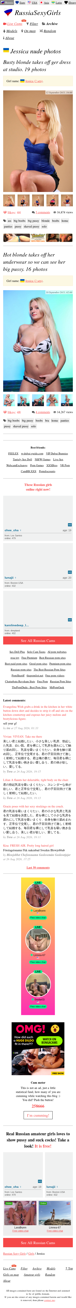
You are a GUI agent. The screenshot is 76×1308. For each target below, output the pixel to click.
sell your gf (10, 723)
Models (11, 30)
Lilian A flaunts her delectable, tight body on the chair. (36, 780)
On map (30, 30)
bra (47, 420)
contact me (49, 1300)
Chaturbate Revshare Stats (20, 681)
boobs (55, 221)
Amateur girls (32, 1274)
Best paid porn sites (16, 663)
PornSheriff (18, 675)
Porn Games (37, 465)
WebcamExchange (16, 465)
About (9, 37)
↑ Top (69, 1268)
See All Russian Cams (38, 640)
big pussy (33, 221)
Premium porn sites (60, 663)
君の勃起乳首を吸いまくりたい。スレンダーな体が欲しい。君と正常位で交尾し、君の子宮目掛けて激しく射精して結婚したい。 (37, 788)
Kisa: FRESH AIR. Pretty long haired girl (28, 845)
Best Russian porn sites (52, 658)
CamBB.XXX (28, 471)
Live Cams (14, 23)
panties (8, 226)
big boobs (19, 221)
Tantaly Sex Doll (22, 459)
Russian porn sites (21, 669)
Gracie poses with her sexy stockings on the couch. (33, 806)
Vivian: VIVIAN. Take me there (22, 736)
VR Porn (65, 465)
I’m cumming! (38, 1115)
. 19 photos (37, 65)
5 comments (43, 212)
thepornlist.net (35, 675)
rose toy (15, 658)
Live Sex (58, 459)
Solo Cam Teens (36, 652)
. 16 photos (34, 261)
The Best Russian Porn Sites (49, 669)
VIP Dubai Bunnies (57, 453)
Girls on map (11, 1274)
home (65, 221)
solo (44, 226)
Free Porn (42, 681)
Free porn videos (54, 675)
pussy (18, 226)
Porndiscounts (47, 471)
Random (50, 30)
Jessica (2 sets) (34, 81)
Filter (34, 23)
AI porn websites (57, 652)
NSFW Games (42, 459)
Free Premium (29, 658)
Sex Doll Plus (17, 652)
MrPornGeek (57, 687)
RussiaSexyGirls (38, 12)
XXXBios (51, 465)
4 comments (43, 412)
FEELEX (13, 453)
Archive (52, 23)
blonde (46, 221)
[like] (5, 212)
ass (9, 221)
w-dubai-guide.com (32, 453)
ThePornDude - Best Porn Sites (29, 687)
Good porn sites (38, 663)
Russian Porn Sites (60, 681)
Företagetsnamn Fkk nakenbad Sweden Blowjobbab (34, 850)
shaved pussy (31, 226)
